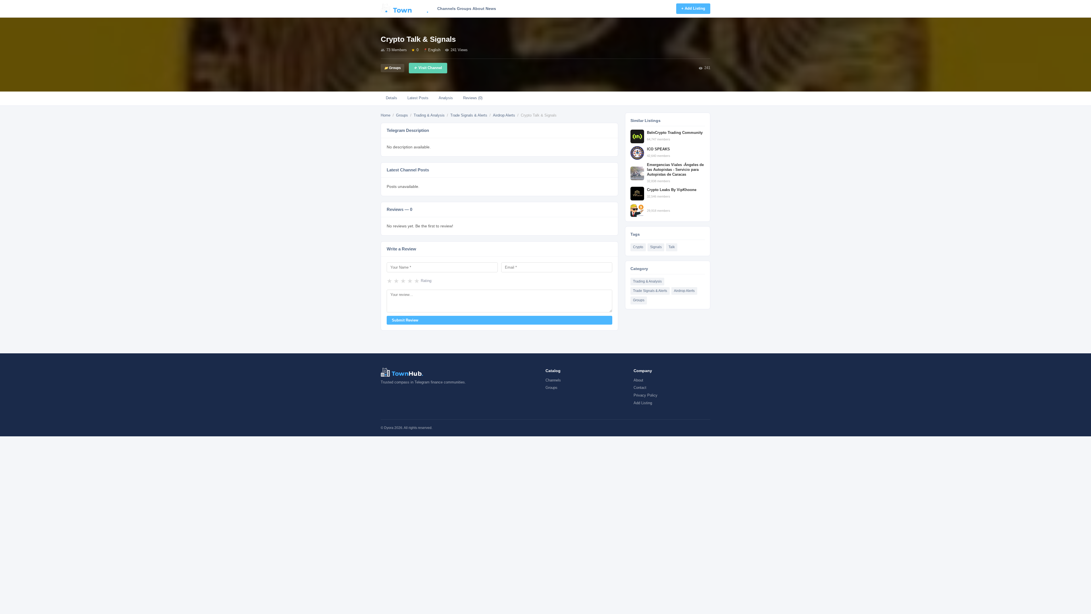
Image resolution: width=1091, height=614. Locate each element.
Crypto (638, 247)
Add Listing (643, 403)
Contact (640, 387)
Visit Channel (430, 68)
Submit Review (405, 320)
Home (385, 115)
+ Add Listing (693, 8)
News (491, 8)
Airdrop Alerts (504, 115)
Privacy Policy (645, 395)
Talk (672, 247)
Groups (464, 8)
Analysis (446, 98)
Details (391, 98)
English (434, 50)
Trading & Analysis (429, 115)
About (478, 8)
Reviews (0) (472, 98)
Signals (656, 247)
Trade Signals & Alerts (468, 115)
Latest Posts (417, 98)
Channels (446, 8)
